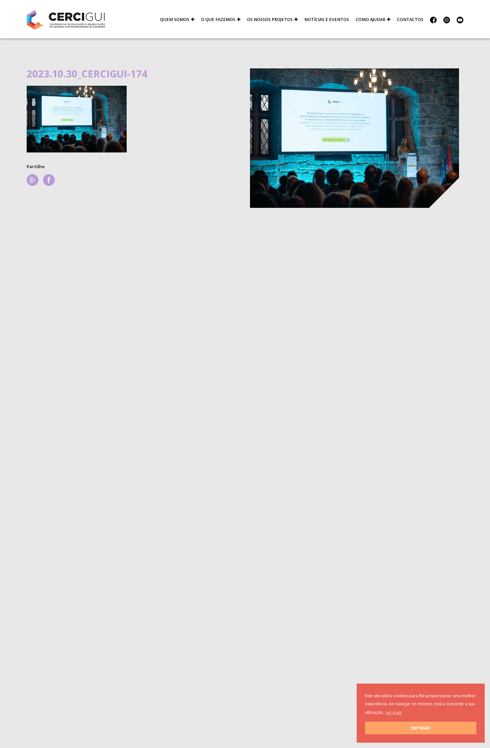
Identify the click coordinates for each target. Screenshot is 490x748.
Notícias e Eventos (326, 19)
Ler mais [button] (394, 712)
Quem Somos (174, 19)
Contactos (410, 19)
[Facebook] (433, 19)
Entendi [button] (420, 728)
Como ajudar (370, 19)
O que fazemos (218, 19)
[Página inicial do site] (66, 19)
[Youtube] (458, 19)
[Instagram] (446, 19)
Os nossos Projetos (270, 19)
